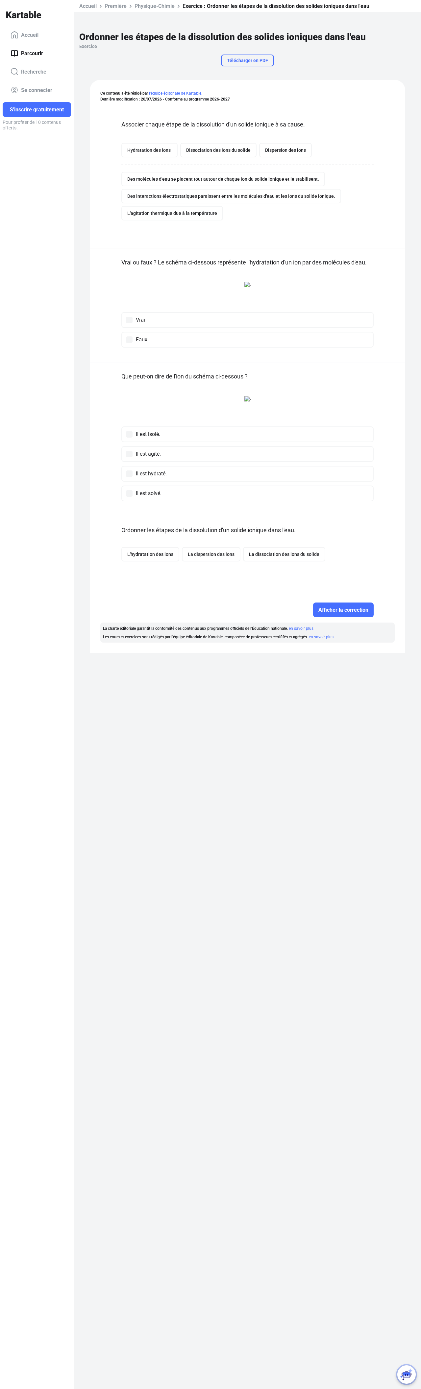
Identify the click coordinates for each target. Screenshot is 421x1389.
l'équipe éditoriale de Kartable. (175, 93)
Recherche (33, 71)
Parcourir (32, 53)
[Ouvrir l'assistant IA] (406, 1374)
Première (116, 6)
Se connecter (36, 90)
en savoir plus (301, 628)
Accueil (29, 35)
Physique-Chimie (155, 6)
